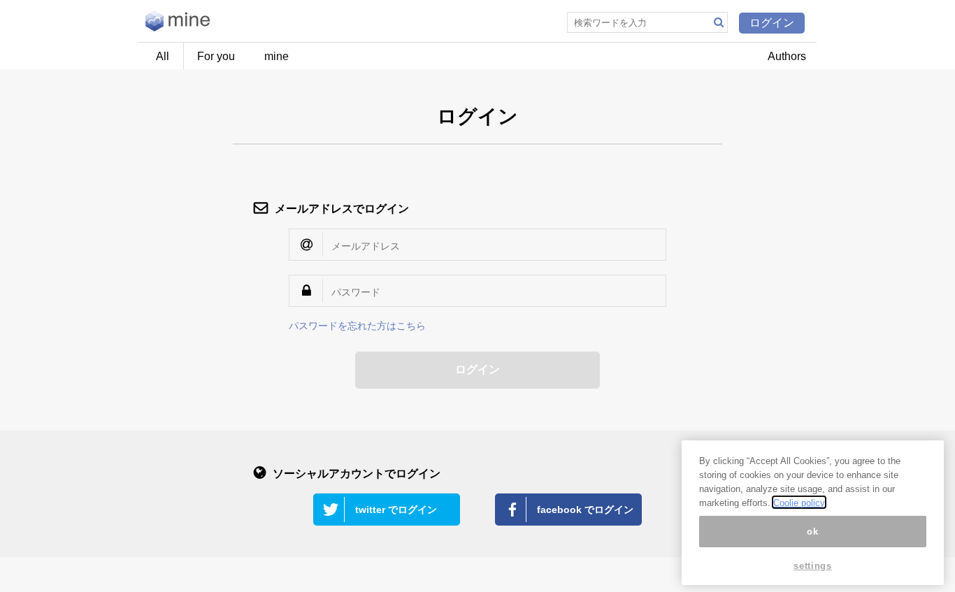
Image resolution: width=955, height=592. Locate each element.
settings (812, 566)
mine (276, 56)
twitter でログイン (396, 509)
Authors (787, 56)
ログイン (771, 23)
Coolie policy (799, 502)
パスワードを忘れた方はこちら (357, 325)
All (162, 56)
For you (216, 56)
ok (812, 531)
